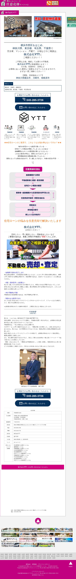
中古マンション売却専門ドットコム (22, 460)
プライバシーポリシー (44, 564)
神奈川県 (49, 554)
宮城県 (19, 554)
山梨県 (70, 554)
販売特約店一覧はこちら (38, 575)
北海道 (2, 554)
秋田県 (14, 554)
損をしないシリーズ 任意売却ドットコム (37, 566)
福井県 (10, 556)
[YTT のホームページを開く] (32, 122)
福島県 (27, 554)
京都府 (40, 556)
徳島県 (19, 558)
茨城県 (31, 554)
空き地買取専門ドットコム (20, 452)
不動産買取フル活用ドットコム (21, 448)
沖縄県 (53, 558)
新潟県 (62, 554)
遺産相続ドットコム (18, 447)
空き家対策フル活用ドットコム (21, 445)
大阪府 (31, 556)
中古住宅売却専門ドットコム (21, 457)
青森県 (6, 554)
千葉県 (58, 554)
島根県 (70, 556)
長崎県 (40, 558)
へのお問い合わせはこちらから (33, 467)
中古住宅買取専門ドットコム (21, 450)
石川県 (6, 556)
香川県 (10, 558)
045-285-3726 (32, 100)
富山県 (2, 556)
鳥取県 (66, 556)
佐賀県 (27, 558)
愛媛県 (6, 558)
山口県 (2, 558)
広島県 (62, 556)
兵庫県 (44, 556)
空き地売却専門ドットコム (20, 458)
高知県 (14, 558)
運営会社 (28, 564)
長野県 (66, 554)
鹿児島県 (49, 558)
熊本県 (31, 558)
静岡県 (19, 556)
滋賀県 (35, 556)
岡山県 (58, 556)
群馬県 (35, 554)
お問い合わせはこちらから (32, 107)
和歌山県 (53, 556)
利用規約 (34, 564)
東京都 (44, 554)
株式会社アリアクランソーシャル (31, 568)
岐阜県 (27, 556)
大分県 (35, 558)
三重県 (23, 556)
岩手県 (10, 554)
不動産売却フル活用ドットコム (21, 455)
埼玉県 (53, 554)
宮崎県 (44, 558)
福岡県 (23, 558)
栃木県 (40, 554)
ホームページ (17, 442)
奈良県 (48, 556)
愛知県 (14, 556)
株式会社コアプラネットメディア (31, 573)
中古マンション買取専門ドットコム (22, 453)
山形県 (23, 554)
